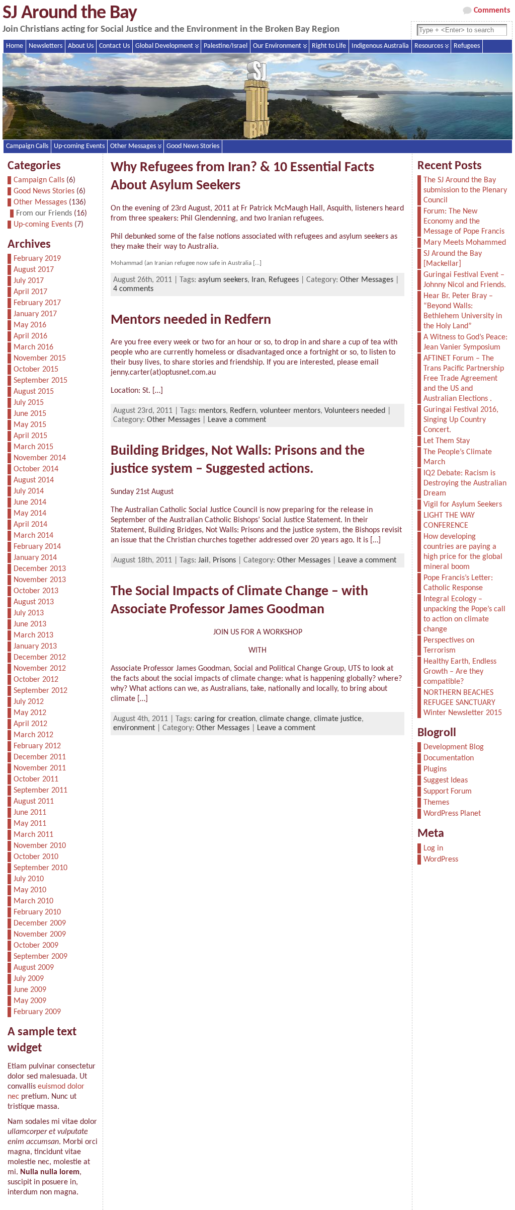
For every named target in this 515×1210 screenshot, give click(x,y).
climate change (285, 719)
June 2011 (30, 813)
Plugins (435, 769)
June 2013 (30, 624)
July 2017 (29, 281)
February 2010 (37, 912)
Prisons (224, 560)
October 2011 (36, 779)
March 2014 (33, 536)
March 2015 (33, 447)
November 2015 (40, 358)
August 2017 (34, 270)
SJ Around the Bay (70, 13)
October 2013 (36, 591)
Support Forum (447, 792)
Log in (433, 848)
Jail (203, 560)
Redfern (243, 411)
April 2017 (30, 292)
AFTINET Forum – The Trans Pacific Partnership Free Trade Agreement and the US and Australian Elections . (463, 378)
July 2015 (29, 403)
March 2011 (33, 835)
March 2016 (33, 347)
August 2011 (34, 802)
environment (134, 728)
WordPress (440, 860)
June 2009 (30, 990)
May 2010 (30, 890)
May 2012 (30, 713)
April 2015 (30, 436)
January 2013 (35, 647)
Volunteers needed (354, 411)
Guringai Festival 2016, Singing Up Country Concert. (460, 420)
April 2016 (30, 336)
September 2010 (40, 868)
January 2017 (35, 314)
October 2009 (36, 946)
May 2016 (30, 325)
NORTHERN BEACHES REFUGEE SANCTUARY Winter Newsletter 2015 (462, 703)
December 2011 (40, 757)
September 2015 (40, 381)
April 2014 (30, 525)
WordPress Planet (452, 814)
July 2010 (29, 879)
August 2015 (34, 392)
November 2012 (40, 669)
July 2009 (29, 979)
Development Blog (453, 747)
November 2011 (40, 768)
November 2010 (40, 846)
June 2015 (30, 414)
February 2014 (37, 547)
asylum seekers (222, 280)
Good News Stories (192, 146)
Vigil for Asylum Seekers (462, 505)
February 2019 (37, 259)
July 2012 (29, 702)
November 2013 (40, 580)
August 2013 (34, 602)
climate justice (338, 719)
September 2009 (40, 957)
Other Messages (133, 146)
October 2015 (36, 370)
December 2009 (40, 923)
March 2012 (33, 735)
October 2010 (36, 857)
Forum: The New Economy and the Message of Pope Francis (463, 221)
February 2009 (37, 1012)
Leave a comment (237, 420)
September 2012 (40, 691)
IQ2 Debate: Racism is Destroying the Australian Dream (464, 483)
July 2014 (29, 491)
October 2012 (36, 680)
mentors (212, 411)
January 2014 (35, 558)
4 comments (133, 289)
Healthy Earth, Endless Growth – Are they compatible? (459, 672)
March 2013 (33, 635)
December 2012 (40, 658)
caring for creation (224, 719)
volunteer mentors (290, 411)
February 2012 (37, 746)
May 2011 (30, 824)
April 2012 (30, 724)
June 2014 (30, 503)
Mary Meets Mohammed (464, 243)
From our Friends (44, 213)
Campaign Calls (27, 146)
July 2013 (29, 613)
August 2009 (34, 968)
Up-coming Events (79, 146)
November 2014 (40, 458)
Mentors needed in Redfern (191, 320)
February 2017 (37, 303)
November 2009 (40, 935)
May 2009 (30, 1001)
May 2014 (30, 514)
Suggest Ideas (445, 780)
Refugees (284, 280)
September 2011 (40, 791)
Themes (436, 803)
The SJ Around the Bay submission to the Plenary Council (465, 190)
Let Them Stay (446, 441)
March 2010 (33, 901)
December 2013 (40, 569)
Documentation (448, 758)
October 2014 (36, 469)
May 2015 (30, 425)
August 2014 (34, 480)
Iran (258, 280)
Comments (492, 11)
